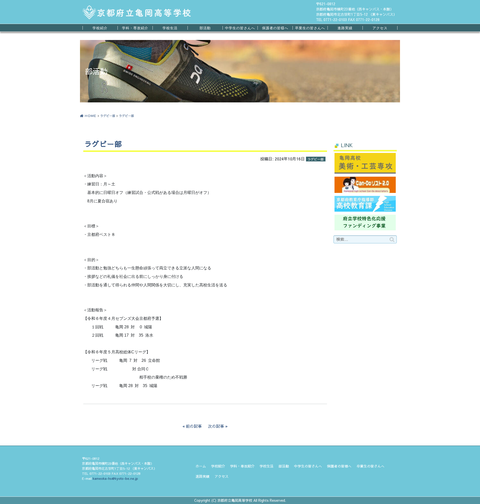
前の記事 (194, 426)
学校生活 (170, 28)
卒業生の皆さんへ (310, 28)
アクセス (380, 28)
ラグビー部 (107, 116)
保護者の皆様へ (275, 28)
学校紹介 (100, 28)
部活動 (205, 28)
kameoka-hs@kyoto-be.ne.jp (115, 478)
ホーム (201, 466)
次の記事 (216, 426)
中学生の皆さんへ (240, 28)
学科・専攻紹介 (135, 28)
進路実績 (345, 28)
